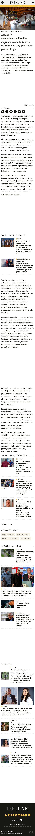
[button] (2, 111)
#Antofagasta (23, 535)
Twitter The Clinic (6, 815)
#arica (5, 539)
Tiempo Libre (16, 736)
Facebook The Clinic (9, 815)
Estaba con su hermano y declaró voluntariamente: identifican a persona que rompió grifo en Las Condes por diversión (25, 557)
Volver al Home (6, 524)
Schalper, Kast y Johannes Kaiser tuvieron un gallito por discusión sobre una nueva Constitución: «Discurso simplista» (16, 593)
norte (30, 157)
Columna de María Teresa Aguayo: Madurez (22, 605)
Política (20, 479)
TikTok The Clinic (25, 815)
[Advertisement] (17, 215)
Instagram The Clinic (12, 815)
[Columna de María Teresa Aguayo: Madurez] (7, 604)
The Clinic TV (19, 815)
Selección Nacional (23, 259)
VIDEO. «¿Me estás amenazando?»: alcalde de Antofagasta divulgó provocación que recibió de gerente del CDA (24, 467)
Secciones (33, 2)
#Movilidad (25, 539)
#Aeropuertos (8, 535)
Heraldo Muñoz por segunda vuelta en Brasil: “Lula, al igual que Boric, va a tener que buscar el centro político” (25, 620)
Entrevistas (20, 613)
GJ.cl (31, 832)
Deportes (20, 459)
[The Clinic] (4, 2)
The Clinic (10, 831)
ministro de (15, 186)
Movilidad (4, 31)
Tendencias (20, 601)
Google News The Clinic (29, 815)
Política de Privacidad (17, 824)
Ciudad (14, 667)
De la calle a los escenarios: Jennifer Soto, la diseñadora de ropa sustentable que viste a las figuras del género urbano (24, 266)
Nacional (20, 239)
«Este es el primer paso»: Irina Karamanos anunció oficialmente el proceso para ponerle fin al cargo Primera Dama (24, 247)
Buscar (30, 2)
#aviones (14, 539)
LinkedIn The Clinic (22, 815)
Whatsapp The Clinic (16, 815)
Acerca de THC (17, 820)
